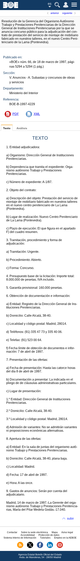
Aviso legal (67, 532)
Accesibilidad (28, 535)
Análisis (22, 128)
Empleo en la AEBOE (65, 537)
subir (70, 518)
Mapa (55, 532)
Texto (6, 128)
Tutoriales (45, 537)
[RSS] (20, 547)
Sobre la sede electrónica (34, 532)
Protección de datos (48, 535)
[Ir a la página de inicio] (10, 7)
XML (37, 114)
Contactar (12, 532)
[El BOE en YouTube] (60, 547)
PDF (15, 114)
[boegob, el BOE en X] (30, 547)
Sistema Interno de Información (19, 537)
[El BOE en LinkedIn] (50, 547)
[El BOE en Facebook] (40, 547)
